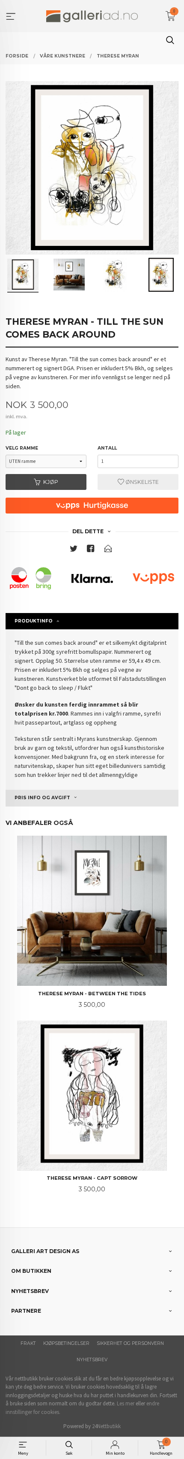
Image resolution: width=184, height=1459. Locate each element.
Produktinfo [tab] (34, 621)
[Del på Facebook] (91, 550)
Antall (107, 448)
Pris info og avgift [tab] (42, 797)
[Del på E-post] (108, 550)
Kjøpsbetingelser (66, 1343)
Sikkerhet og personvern (130, 1343)
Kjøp (50, 482)
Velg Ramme (22, 448)
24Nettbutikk (106, 1426)
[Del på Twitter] (73, 550)
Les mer (125, 1403)
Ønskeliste (141, 482)
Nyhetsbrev (92, 1359)
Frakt (28, 1343)
